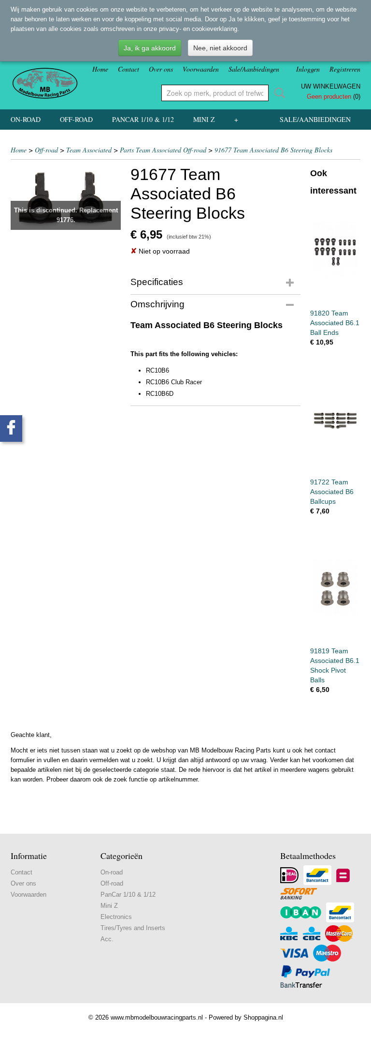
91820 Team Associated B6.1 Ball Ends (334, 322)
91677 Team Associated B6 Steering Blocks (273, 149)
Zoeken (278, 93)
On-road (26, 119)
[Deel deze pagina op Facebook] (11, 428)
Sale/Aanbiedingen (253, 69)
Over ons (161, 69)
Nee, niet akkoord (220, 48)
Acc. (107, 939)
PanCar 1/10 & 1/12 (143, 119)
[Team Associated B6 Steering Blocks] (66, 197)
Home (100, 69)
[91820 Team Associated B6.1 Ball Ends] (335, 251)
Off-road (76, 119)
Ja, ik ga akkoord (150, 48)
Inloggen (308, 69)
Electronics (116, 916)
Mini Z (204, 119)
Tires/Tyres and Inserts (132, 928)
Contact (128, 69)
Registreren (344, 69)
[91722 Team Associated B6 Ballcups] (335, 420)
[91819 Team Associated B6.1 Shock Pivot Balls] (335, 589)
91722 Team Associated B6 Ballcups (332, 491)
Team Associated (89, 149)
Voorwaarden (201, 69)
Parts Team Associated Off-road (163, 149)
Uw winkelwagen (330, 86)
